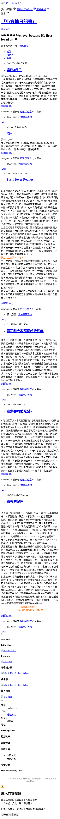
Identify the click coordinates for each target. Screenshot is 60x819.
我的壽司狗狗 (25, 117)
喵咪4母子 (14, 70)
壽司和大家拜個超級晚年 (25, 331)
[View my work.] (8, 650)
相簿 (9, 51)
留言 (29, 111)
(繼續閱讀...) (7, 106)
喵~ (9, 133)
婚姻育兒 (24, 46)
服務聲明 (30, 781)
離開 (16, 815)
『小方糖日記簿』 (19, 21)
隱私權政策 (49, 779)
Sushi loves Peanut (20, 179)
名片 (9, 58)
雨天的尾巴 (15, 501)
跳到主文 (5, 29)
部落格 (10, 55)
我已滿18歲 (6, 815)
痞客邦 (23, 111)
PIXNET (13, 779)
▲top (3, 122)
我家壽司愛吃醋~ (19, 411)
